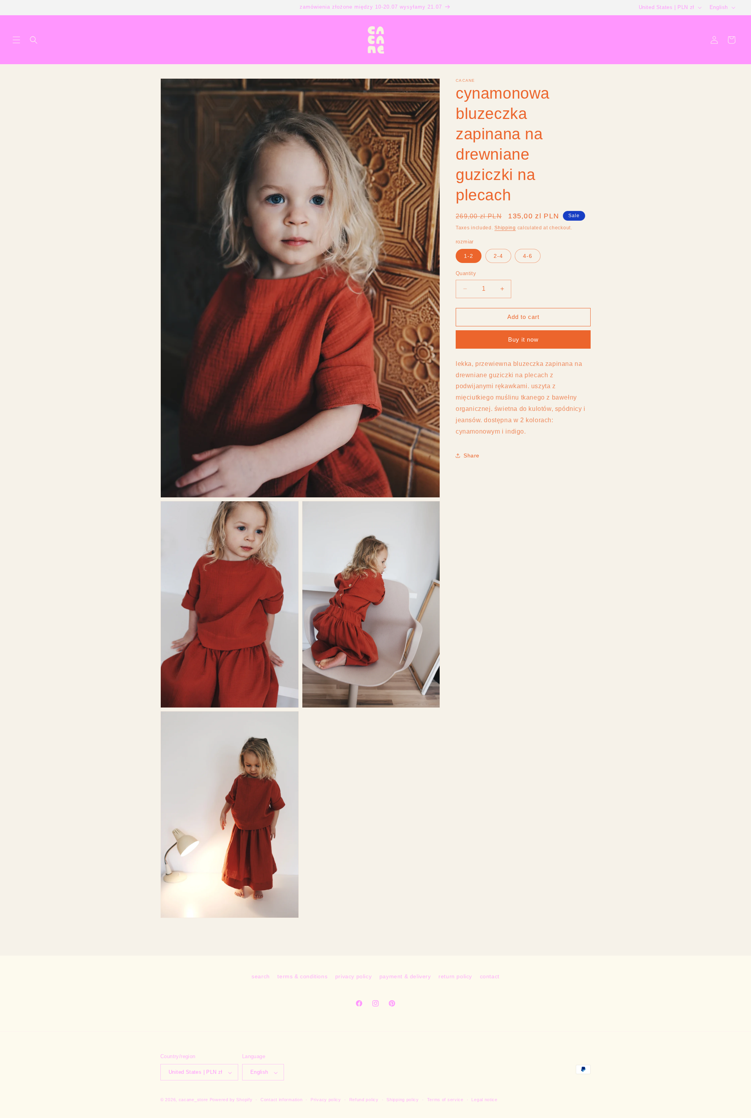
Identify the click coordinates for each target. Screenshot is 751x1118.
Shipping (505, 227)
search (261, 976)
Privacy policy (326, 1099)
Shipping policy (402, 1099)
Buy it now (523, 339)
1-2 (468, 256)
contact (489, 976)
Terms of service (445, 1099)
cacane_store (193, 1100)
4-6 (527, 256)
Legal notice (484, 1099)
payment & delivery (405, 976)
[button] (16, 40)
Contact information (281, 1099)
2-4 (498, 256)
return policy (455, 976)
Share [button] (472, 455)
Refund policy (364, 1099)
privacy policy (353, 976)
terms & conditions (302, 976)
